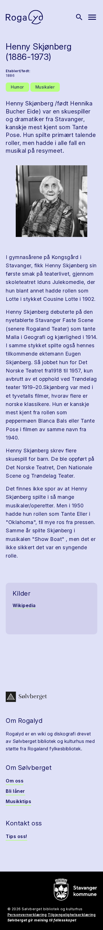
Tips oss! (16, 836)
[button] (51, 201)
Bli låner (15, 791)
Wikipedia (24, 605)
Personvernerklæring (27, 915)
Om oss (14, 781)
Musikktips (18, 801)
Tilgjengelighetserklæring (72, 915)
